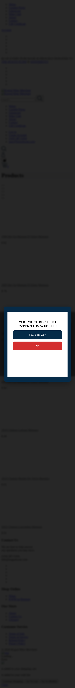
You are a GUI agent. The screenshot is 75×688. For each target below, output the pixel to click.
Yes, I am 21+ (37, 334)
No (37, 346)
